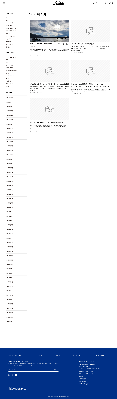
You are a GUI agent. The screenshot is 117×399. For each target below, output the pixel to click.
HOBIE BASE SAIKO (12, 28)
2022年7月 (10, 308)
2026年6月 (10, 106)
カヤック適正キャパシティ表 (86, 361)
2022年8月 (10, 304)
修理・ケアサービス (79, 355)
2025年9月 (10, 141)
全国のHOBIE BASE (16, 355)
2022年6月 (10, 312)
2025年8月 (10, 146)
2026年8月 (10, 97)
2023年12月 (10, 233)
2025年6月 (10, 154)
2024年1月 (10, 229)
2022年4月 (10, 321)
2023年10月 (10, 242)
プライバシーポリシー (85, 374)
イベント (8, 33)
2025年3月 (10, 168)
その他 (8, 47)
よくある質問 (82, 379)
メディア (8, 39)
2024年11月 (10, 185)
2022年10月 (10, 295)
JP (110, 3)
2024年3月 (10, 220)
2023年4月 (10, 269)
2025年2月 (10, 172)
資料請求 (81, 376)
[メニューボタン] (4, 3)
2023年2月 (10, 277)
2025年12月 (10, 128)
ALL (7, 17)
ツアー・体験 (37, 355)
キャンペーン (9, 44)
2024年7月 (10, 203)
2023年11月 (10, 238)
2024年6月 (10, 207)
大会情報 (8, 41)
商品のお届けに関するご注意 (87, 364)
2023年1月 (10, 282)
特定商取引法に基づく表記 (86, 371)
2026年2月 (10, 124)
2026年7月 (10, 102)
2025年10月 (10, 137)
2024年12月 (10, 181)
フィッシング (9, 23)
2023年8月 (10, 251)
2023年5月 (10, 264)
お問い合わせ (100, 355)
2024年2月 (10, 225)
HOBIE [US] (82, 384)
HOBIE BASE (10, 25)
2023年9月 (10, 247)
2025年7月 (10, 150)
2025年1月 (10, 176)
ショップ (58, 355)
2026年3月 (10, 119)
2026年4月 (10, 115)
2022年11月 (10, 290)
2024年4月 (10, 216)
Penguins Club (11, 31)
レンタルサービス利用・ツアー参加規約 (90, 369)
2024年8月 (10, 198)
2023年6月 (10, 260)
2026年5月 (10, 111)
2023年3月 (10, 273)
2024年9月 (10, 194)
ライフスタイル (10, 36)
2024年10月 (10, 190)
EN (113, 3)
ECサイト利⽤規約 (84, 366)
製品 (7, 20)
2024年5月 (10, 212)
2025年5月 (10, 159)
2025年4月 (10, 163)
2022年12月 (10, 286)
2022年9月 (10, 299)
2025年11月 (10, 133)
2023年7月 (10, 255)
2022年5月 (10, 317)
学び (7, 60)
